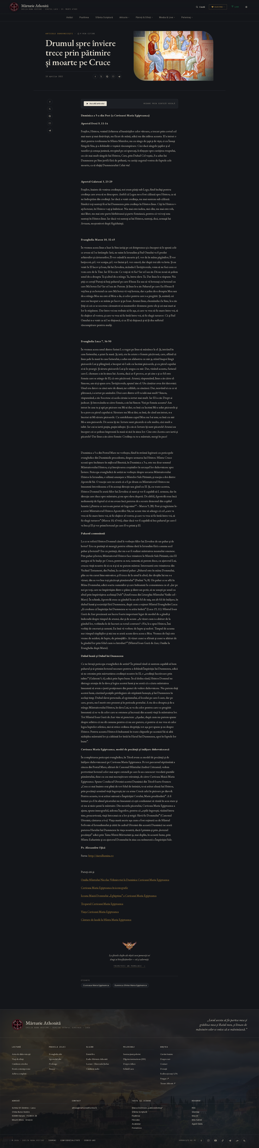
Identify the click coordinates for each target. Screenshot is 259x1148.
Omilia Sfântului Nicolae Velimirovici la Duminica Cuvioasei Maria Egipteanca (125, 880)
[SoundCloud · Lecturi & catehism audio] (237, 1140)
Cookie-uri (90, 1140)
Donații (163, 1068)
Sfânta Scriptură (104, 17)
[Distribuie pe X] (101, 76)
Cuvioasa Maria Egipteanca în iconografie (104, 888)
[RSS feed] (244, 1140)
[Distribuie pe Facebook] (95, 76)
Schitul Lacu (128, 1068)
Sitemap (195, 1112)
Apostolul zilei (55, 1059)
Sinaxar (52, 1068)
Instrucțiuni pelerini (131, 1054)
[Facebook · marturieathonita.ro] (201, 1140)
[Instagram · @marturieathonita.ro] (208, 1140)
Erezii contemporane (21, 1068)
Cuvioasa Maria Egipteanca (96, 985)
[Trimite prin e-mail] (113, 76)
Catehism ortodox (20, 1063)
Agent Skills (197, 1124)
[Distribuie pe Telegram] (119, 76)
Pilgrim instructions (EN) (134, 1059)
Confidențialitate (70, 1140)
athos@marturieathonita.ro (84, 1108)
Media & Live (167, 17)
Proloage (53, 1063)
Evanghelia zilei (55, 1054)
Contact (163, 1063)
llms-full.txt (197, 1120)
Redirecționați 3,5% (169, 1073)
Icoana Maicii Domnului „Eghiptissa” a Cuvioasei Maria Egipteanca (118, 896)
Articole (124, 17)
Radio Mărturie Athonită (96, 1059)
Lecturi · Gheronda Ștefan (97, 1063)
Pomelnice (137, 1128)
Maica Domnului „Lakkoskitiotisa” (147, 1108)
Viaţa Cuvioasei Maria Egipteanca (100, 912)
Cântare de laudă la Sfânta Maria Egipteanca (106, 920)
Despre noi (165, 1059)
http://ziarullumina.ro (101, 856)
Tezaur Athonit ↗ (168, 1083)
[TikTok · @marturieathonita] (222, 1140)
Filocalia (136, 1120)
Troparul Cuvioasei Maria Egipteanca (102, 904)
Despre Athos (129, 1063)
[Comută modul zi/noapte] (246, 6)
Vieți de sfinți (18, 1059)
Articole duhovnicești (59, 33)
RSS (193, 1108)
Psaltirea (84, 17)
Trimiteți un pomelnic (130, 966)
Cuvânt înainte (166, 1054)
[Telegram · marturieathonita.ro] (230, 1140)
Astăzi (69, 17)
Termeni (52, 1140)
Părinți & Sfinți (144, 17)
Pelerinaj (186, 17)
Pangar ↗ (164, 1078)
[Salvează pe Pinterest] (107, 76)
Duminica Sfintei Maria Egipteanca (131, 985)
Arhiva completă (19, 1073)
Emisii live (90, 1054)
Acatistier (136, 1124)
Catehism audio (93, 1068)
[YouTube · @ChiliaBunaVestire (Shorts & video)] (215, 1140)
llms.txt (195, 1116)
